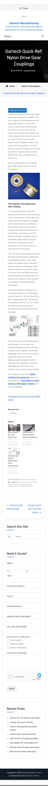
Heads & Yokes (17, 643)
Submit (12, 688)
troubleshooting (26, 486)
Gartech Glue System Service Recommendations (30, 435)
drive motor (22, 482)
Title (9, 576)
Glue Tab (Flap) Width (17, 626)
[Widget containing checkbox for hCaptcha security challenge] (24, 676)
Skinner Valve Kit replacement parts (24, 747)
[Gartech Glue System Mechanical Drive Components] (14, 451)
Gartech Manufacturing (24, 23)
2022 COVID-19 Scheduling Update (24, 738)
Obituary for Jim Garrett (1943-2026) (24, 718)
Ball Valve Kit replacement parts (23, 751)
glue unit (18, 484)
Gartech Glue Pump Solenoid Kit (23, 734)
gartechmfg (30, 70)
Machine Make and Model (19, 616)
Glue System (16, 640)
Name (10, 563)
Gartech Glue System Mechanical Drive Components (13, 461)
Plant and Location (16, 586)
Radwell (31, 383)
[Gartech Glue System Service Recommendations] (29, 427)
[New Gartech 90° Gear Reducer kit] (14, 427)
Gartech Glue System (31, 86)
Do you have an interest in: (19, 637)
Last (26, 571)
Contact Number (15, 606)
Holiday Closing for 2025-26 (21, 722)
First (8, 571)
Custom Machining (18, 647)
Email (10, 596)
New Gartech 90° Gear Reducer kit (13, 435)
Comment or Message (17, 653)
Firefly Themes (33, 775)
